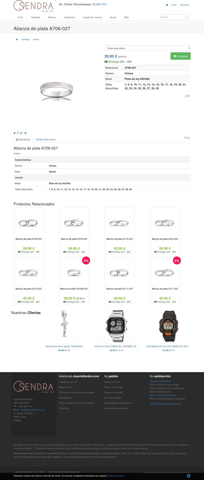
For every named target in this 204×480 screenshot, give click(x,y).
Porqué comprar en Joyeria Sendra (77, 402)
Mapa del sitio (66, 387)
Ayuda (113, 17)
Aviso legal (175, 472)
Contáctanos (65, 397)
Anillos (36, 39)
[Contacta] (167, 5)
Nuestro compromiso (160, 381)
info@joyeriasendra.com (32, 409)
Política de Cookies (115, 475)
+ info (187, 95)
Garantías (64, 408)
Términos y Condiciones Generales (76, 392)
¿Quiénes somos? (68, 381)
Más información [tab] (46, 139)
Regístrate (184, 4)
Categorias (69, 17)
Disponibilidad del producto (118, 402)
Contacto (185, 472)
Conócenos (149, 472)
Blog (126, 17)
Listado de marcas (92, 17)
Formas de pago (112, 397)
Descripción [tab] (24, 139)
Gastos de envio (112, 381)
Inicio (20, 17)
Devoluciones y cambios (116, 408)
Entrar (174, 4)
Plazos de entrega (113, 387)
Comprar (182, 56)
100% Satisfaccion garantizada (165, 403)
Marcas (52, 17)
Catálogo (35, 17)
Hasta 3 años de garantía (162, 395)
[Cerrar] (188, 476)
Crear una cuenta (113, 392)
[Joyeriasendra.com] (34, 6)
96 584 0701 (99, 4)
